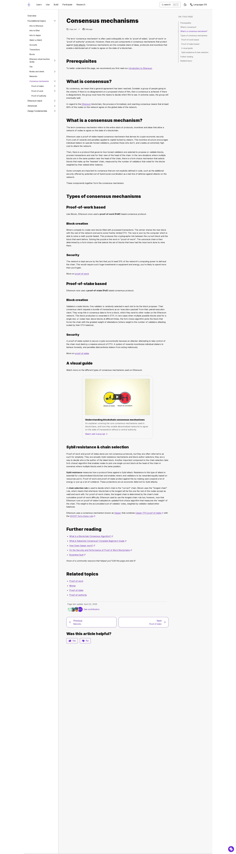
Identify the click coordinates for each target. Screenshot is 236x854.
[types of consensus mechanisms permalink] (65, 196)
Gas (31, 67)
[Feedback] (231, 849)
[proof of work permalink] (65, 207)
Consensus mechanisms (39, 81)
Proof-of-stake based (190, 44)
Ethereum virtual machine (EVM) (40, 60)
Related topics (186, 61)
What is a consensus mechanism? (193, 31)
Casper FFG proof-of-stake (149, 513)
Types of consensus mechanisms (193, 35)
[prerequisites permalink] (65, 61)
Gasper (117, 513)
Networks (33, 76)
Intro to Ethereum (36, 26)
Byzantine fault (77, 555)
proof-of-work (82, 273)
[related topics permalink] (65, 574)
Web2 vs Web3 (36, 40)
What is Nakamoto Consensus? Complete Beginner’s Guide (97, 541)
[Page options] (79, 29)
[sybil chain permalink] (65, 447)
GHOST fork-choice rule (82, 516)
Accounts (33, 45)
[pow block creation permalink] (65, 223)
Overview (32, 15)
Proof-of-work (37, 91)
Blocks (32, 54)
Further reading (186, 57)
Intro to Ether (35, 30)
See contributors (91, 609)
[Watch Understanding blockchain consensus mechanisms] (117, 397)
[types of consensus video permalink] (65, 363)
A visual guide (187, 48)
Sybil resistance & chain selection (194, 52)
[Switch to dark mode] (185, 4)
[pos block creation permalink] (65, 300)
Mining (72, 585)
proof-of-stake (82, 353)
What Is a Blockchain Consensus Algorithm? (91, 536)
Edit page (87, 29)
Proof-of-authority (38, 96)
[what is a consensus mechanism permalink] (65, 120)
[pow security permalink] (65, 255)
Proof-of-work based (190, 40)
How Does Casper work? (82, 545)
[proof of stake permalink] (65, 283)
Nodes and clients (37, 71)
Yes (74, 640)
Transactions (35, 49)
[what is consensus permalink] (65, 81)
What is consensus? (188, 27)
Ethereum (86, 104)
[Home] (29, 4)
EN (200, 4)
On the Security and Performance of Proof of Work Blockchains (100, 550)
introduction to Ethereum (140, 68)
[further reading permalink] (65, 529)
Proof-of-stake (37, 86)
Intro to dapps (35, 35)
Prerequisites (185, 23)
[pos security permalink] (65, 335)
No (87, 640)
